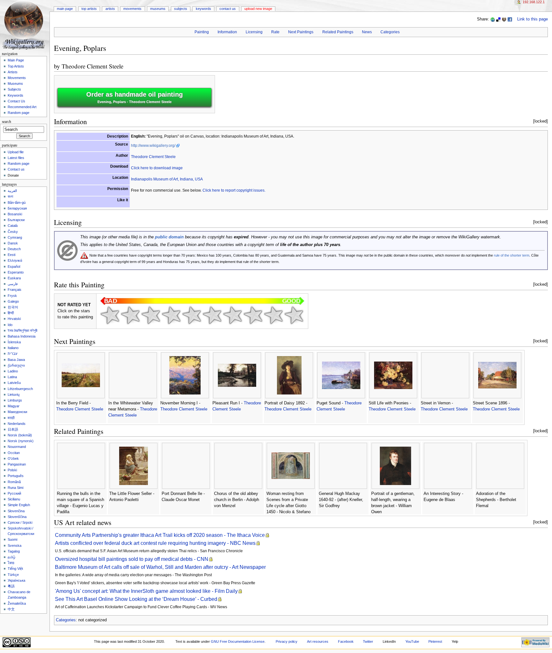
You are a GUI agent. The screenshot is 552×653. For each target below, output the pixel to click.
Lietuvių (13, 394)
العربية (12, 191)
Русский (14, 493)
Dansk (13, 243)
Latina (12, 377)
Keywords (203, 9)
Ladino (13, 371)
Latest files (16, 158)
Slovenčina (16, 511)
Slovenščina (17, 517)
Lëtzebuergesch (20, 389)
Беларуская (17, 208)
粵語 (11, 586)
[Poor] (151, 315)
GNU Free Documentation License (237, 641)
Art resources (317, 641)
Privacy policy (286, 641)
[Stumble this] (492, 19)
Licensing (254, 32)
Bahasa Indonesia (21, 336)
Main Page (65, 9)
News (367, 32)
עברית (12, 353)
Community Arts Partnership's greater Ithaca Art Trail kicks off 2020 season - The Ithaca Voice (160, 535)
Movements (132, 9)
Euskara (14, 278)
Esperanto (16, 272)
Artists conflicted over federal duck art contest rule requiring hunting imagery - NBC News (155, 543)
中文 (11, 609)
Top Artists (89, 9)
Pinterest (435, 641)
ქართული (16, 365)
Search (6, 121)
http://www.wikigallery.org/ (153, 145)
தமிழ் (11, 557)
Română (14, 482)
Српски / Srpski (20, 522)
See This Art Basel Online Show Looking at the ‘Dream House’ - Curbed (136, 599)
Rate (275, 32)
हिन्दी (11, 313)
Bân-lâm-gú (17, 202)
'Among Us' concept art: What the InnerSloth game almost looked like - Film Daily (146, 591)
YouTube (412, 641)
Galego (13, 301)
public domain (169, 237)
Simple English (19, 505)
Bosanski (15, 214)
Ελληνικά (15, 260)
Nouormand (17, 447)
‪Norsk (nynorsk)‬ (21, 441)
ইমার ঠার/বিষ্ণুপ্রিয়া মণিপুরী (22, 330)
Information (227, 32)
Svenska (14, 545)
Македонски (17, 412)
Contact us (16, 169)
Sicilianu (14, 499)
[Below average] (171, 315)
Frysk (12, 296)
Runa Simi (15, 488)
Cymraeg (15, 237)
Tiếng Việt (15, 568)
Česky (13, 232)
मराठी (11, 418)
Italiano (13, 348)
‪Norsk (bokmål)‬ (20, 435)
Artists (110, 9)
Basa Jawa (16, 360)
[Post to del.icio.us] (498, 19)
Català (13, 225)
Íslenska (14, 342)
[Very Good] (232, 315)
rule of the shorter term (511, 255)
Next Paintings (300, 32)
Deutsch (14, 249)
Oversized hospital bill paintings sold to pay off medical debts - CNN (131, 559)
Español (14, 266)
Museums (157, 9)
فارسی (13, 284)
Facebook (346, 641)
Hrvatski (14, 319)
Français (14, 289)
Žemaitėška (17, 603)
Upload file (16, 152)
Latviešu (14, 383)
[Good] (212, 315)
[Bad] (130, 315)
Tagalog (14, 551)
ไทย (11, 563)
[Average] (191, 315)
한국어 (13, 307)
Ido (10, 325)
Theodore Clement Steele (92, 66)
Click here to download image (157, 168)
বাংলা (10, 196)
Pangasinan (17, 464)
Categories (390, 32)
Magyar (13, 406)
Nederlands (17, 424)
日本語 (13, 429)
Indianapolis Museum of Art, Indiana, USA (167, 179)
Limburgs (15, 400)
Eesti (11, 255)
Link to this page (532, 19)
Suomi (12, 539)
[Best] (273, 315)
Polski (12, 470)
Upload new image (258, 9)
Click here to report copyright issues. (234, 190)
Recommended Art (22, 107)
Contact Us (227, 9)
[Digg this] (504, 19)
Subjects (180, 9)
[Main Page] (25, 25)
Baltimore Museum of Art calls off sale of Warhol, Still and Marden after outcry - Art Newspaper (160, 567)
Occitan (14, 453)
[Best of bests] (294, 315)
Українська (16, 580)
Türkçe (13, 575)
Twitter (368, 641)
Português (16, 476)
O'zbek (13, 458)
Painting (202, 32)
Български (16, 220)
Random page (18, 113)
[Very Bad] (110, 315)
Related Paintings (337, 32)
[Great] (253, 315)
